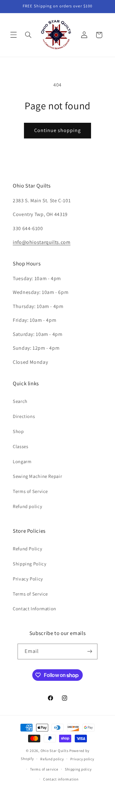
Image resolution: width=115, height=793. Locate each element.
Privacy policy (82, 758)
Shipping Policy (29, 564)
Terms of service (44, 769)
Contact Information (34, 608)
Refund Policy (27, 549)
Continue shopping (57, 130)
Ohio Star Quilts (55, 750)
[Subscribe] (89, 651)
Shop (18, 431)
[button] (13, 35)
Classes (20, 446)
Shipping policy (78, 769)
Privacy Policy (28, 579)
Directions (24, 416)
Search (20, 401)
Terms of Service (30, 491)
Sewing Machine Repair (37, 476)
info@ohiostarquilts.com (42, 242)
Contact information (61, 779)
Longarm (22, 461)
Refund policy (27, 506)
